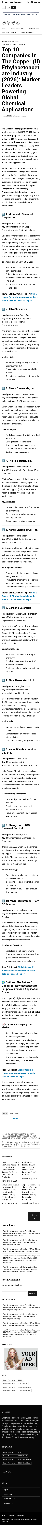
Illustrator (20, 1516)
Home (4, 29)
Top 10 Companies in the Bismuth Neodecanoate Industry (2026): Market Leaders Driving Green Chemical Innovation (21, 1136)
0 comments (22, 44)
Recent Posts (14, 1113)
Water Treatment (27, 32)
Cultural (11, 1516)
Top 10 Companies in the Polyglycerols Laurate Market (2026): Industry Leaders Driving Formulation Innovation (31, 1192)
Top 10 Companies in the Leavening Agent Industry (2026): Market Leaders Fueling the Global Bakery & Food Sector (21, 1144)
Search (34, 1216)
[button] (3, 7)
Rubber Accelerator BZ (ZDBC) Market (15, 1383)
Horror (4, 1516)
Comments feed (9, 1499)
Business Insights (17, 29)
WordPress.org (9, 1503)
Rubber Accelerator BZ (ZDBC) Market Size (16, 1391)
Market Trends (34, 29)
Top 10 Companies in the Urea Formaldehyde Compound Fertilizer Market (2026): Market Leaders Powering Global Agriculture (21, 1233)
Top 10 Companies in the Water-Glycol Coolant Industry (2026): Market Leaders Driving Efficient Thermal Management (10, 1192)
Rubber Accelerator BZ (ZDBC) (12, 1380)
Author (5, 1113)
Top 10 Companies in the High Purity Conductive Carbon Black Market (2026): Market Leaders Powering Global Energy (20, 1242)
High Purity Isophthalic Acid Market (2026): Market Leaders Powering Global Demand (29, 1168)
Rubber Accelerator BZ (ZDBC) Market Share (17, 1387)
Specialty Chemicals (9, 32)
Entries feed (8, 1494)
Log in (6, 1490)
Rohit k (16, 1118)
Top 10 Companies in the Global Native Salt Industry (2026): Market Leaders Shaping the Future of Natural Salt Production (10, 1169)
